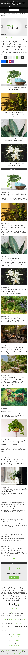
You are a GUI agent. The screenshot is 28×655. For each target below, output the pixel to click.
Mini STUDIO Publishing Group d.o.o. (9, 612)
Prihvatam (14, 10)
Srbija (16, 608)
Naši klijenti (17, 619)
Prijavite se (14, 577)
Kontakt (23, 619)
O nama (5, 619)
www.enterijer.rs (17, 640)
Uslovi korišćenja (17, 652)
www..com (22, 630)
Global (12, 608)
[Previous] (2, 26)
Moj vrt (7, 192)
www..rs (12, 630)
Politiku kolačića (11, 6)
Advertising (10, 619)
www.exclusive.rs (20, 637)
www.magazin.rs (18, 634)
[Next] (26, 26)
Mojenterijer (4, 585)
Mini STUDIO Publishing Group (14, 653)
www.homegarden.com (8, 643)
